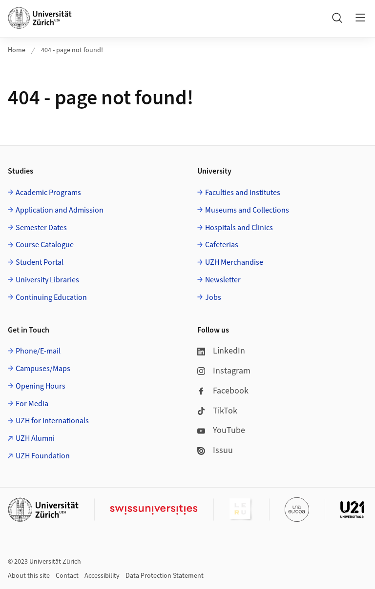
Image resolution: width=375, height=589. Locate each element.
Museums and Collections (247, 210)
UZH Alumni (35, 438)
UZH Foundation (43, 456)
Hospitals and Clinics (239, 227)
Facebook (231, 391)
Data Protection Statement (164, 576)
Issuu (223, 450)
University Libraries (47, 280)
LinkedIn (229, 351)
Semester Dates (41, 227)
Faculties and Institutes (242, 192)
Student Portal (39, 262)
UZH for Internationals (52, 420)
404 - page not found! (72, 50)
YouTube (229, 430)
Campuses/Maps (43, 368)
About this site (29, 576)
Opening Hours (40, 386)
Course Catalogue (45, 244)
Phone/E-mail (38, 351)
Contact (67, 576)
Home (16, 50)
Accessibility (102, 576)
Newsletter (223, 280)
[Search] (337, 17)
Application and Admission (60, 210)
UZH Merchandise (234, 262)
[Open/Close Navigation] (360, 17)
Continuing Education (51, 297)
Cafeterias (221, 244)
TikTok (225, 411)
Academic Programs (48, 192)
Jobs (213, 297)
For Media (32, 403)
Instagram (231, 371)
